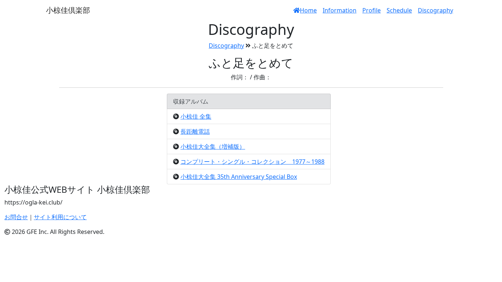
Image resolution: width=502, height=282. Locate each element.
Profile (371, 10)
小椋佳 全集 (195, 116)
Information (339, 10)
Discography (435, 10)
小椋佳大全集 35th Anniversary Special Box (238, 177)
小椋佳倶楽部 (68, 10)
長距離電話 (195, 131)
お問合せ (16, 217)
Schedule (399, 10)
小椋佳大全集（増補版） (212, 146)
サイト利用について (60, 217)
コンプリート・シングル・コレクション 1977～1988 (252, 162)
